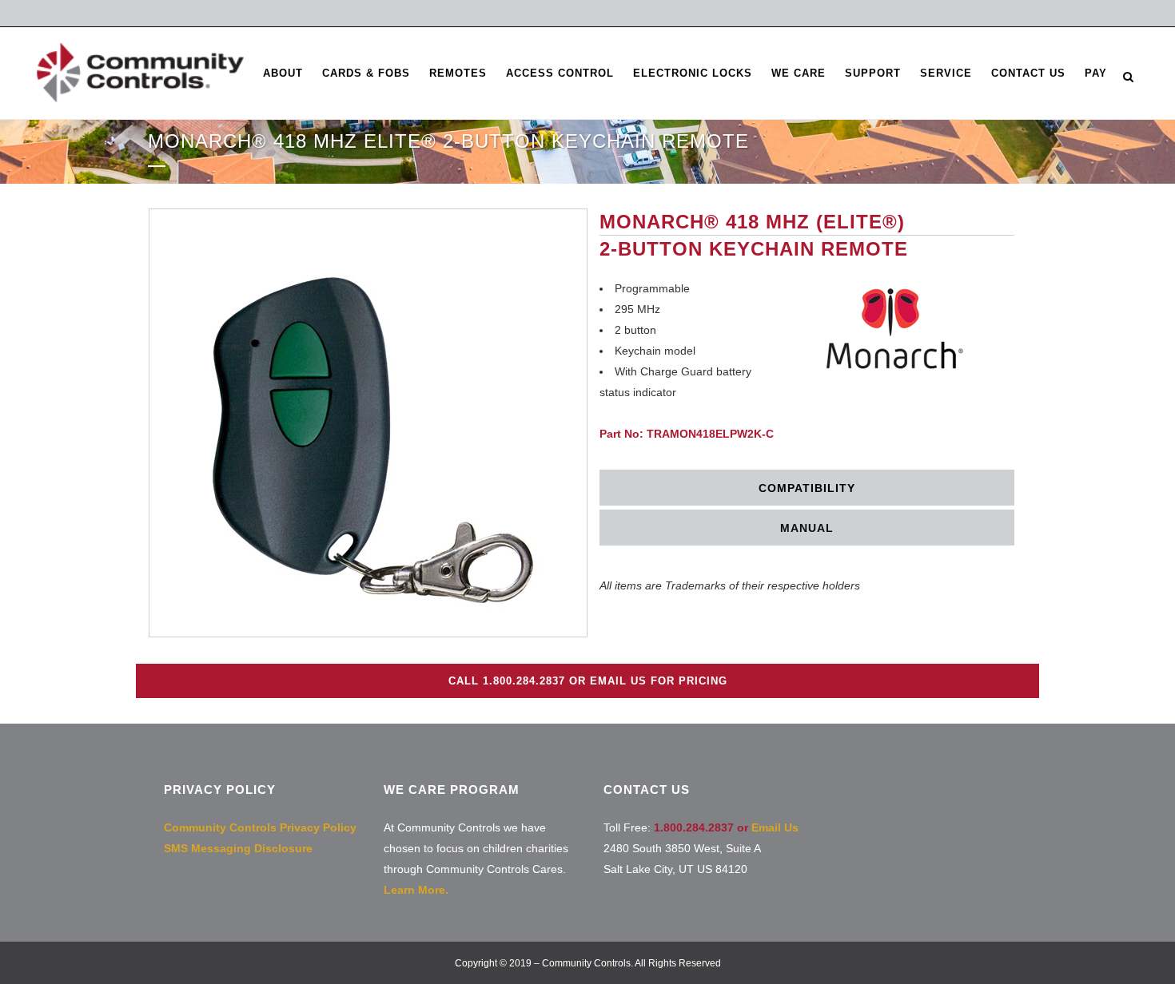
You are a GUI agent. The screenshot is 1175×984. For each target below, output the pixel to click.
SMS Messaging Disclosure (238, 848)
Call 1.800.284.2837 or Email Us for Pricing (587, 681)
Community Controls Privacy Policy (260, 827)
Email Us (775, 827)
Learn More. (416, 889)
